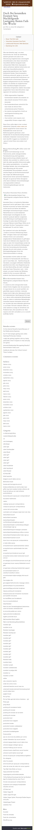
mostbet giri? (7, 635)
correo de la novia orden (10, 509)
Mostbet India (7, 659)
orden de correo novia (9, 683)
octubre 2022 (7, 407)
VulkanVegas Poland (9, 802)
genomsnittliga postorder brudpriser (14, 588)
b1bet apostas (7, 476)
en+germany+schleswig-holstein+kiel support (16, 568)
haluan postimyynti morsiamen (12, 591)
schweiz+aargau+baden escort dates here (15, 742)
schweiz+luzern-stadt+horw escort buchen (15, 750)
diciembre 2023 (7, 370)
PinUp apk (6, 702)
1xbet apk (6, 446)
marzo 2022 (6, 426)
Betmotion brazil (8, 481)
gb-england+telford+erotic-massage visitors (16, 583)
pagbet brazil (7, 694)
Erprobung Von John (12, 46)
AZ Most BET (7, 473)
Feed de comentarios (9, 817)
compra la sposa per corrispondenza (14, 506)
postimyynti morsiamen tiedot (12, 707)
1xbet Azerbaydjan (8, 449)
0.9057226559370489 (9, 436)
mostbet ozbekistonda (10, 667)
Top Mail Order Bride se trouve (12, 769)
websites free (7, 805)
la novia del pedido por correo (12, 611)
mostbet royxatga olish (10, 670)
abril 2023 (6, 391)
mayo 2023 (6, 388)
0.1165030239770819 (9, 433)
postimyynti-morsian (9, 715)
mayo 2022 (6, 421)
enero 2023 (6, 399)
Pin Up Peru (6, 696)
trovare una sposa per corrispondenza (14, 782)
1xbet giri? (6, 455)
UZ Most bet (7, 789)
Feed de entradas (8, 814)
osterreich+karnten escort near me (13, 686)
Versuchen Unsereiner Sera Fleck (15, 41)
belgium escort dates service (12, 479)
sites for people (8, 761)
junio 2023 (6, 386)
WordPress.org (7, 820)
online (5, 678)
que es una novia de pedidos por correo (15, 737)
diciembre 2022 (7, 402)
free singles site (8, 580)
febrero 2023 (7, 396)
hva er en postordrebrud (10, 601)
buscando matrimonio (9, 498)
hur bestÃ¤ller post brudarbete (12, 598)
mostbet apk (7, 624)
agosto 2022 (7, 412)
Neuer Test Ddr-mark (12, 39)
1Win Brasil (6, 444)
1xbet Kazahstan (8, 465)
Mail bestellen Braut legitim (11, 619)
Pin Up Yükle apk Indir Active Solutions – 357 (16, 699)
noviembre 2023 (8, 372)
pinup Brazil (6, 704)
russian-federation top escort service (14, 739)
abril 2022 (6, 423)
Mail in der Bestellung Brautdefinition (14, 622)
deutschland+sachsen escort (11, 537)
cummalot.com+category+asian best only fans (16, 512)
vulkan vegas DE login (9, 794)
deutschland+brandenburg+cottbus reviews (16, 532)
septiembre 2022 (8, 410)
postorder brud (7, 718)
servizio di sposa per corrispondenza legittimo (17, 755)
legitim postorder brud (10, 616)
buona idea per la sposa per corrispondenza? (16, 496)
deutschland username (10, 517)
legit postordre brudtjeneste (11, 614)
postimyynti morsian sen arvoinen (13, 712)
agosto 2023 (7, 380)
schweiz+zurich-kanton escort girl (13, 753)
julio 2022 (6, 415)
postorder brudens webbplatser (12, 726)
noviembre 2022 (8, 404)
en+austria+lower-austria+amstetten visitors (16, 545)
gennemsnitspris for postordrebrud (13, 585)
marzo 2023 (6, 394)
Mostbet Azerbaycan (9, 632)
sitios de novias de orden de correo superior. (16, 766)
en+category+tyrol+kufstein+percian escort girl (16, 560)
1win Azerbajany (8, 441)
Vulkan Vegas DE (8, 792)
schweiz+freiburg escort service (12, 747)
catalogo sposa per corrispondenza (13, 504)
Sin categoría (18, 27)
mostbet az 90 (7, 627)
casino (5, 501)
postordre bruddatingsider (11, 731)
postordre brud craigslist (10, 728)
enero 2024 (6, 367)
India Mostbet (7, 604)
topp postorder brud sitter (11, 771)
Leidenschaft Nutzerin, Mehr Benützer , (17, 43)
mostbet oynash (8, 665)
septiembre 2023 (8, 378)
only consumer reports (10, 681)
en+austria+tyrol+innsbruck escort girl (14, 553)
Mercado (26, 828)
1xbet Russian (7, 471)
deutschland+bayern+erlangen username (15, 529)
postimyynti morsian (9, 710)
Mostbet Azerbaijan (9, 630)
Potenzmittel (7, 734)
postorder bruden (8, 723)
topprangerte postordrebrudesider (13, 774)
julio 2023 (6, 383)
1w (4, 438)
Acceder (5, 812)
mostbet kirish (7, 662)
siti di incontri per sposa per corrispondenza (16, 763)
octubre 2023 (7, 375)
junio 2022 (6, 418)
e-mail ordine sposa (9, 543)
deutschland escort (9, 514)
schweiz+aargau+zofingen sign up (13, 745)
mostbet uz (6, 673)
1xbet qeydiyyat (8, 468)
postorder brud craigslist (10, 720)
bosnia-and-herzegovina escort (12, 484)
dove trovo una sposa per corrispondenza (15, 540)
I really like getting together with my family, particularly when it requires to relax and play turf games (16, 340)
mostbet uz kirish (8, 675)
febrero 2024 (7, 364)
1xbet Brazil (6, 452)
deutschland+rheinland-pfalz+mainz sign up (16, 535)
